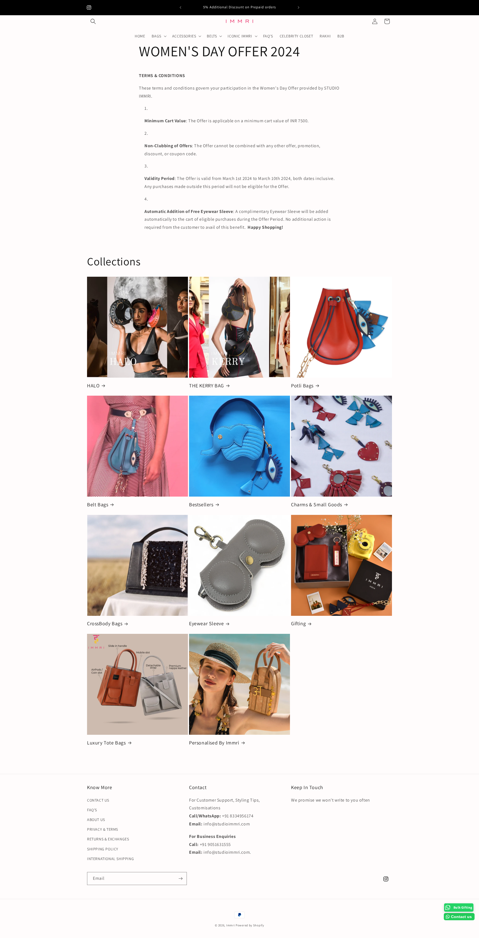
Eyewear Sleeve (206, 623)
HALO (93, 385)
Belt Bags (97, 504)
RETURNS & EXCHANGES (108, 839)
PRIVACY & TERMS (102, 829)
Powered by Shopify (250, 925)
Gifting (298, 623)
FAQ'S (92, 809)
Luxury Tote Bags (106, 742)
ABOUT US (96, 819)
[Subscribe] (180, 878)
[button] (93, 21)
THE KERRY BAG (206, 385)
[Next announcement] (298, 7)
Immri (231, 925)
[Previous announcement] (180, 7)
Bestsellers (201, 504)
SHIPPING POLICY (102, 849)
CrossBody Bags (104, 623)
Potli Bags (302, 385)
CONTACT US (98, 800)
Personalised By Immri (214, 742)
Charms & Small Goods (316, 504)
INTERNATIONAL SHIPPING (110, 858)
